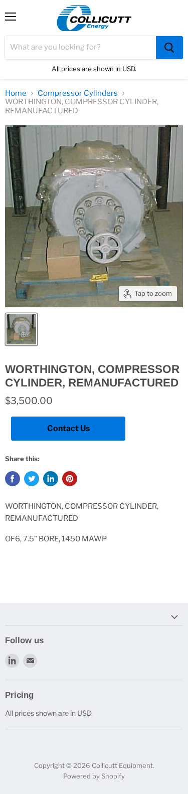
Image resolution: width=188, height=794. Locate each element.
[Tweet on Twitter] (31, 478)
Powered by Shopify (94, 776)
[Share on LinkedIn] (50, 478)
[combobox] (80, 47)
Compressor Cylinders (78, 93)
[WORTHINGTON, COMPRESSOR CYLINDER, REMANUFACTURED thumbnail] (21, 329)
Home (16, 93)
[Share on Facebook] (12, 478)
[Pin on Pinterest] (69, 478)
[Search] (169, 47)
